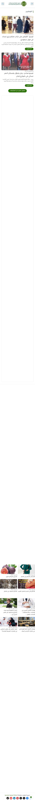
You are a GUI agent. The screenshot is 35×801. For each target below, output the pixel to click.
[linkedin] (14, 798)
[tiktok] (8, 798)
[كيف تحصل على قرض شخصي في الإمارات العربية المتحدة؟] (8, 621)
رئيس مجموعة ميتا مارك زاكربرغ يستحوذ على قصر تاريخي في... (10, 612)
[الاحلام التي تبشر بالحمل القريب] (26, 584)
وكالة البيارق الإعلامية (10, 795)
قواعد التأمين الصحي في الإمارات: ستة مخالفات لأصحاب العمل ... (28, 612)
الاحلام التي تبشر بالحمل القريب (26, 591)
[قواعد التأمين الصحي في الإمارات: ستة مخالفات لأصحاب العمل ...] (26, 603)
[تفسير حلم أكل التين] (8, 569)
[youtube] (11, 798)
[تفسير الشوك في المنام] (8, 584)
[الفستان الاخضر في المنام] (26, 569)
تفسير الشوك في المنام (10, 591)
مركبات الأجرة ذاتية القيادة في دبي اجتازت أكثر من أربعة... (27, 630)
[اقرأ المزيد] (29, 49)
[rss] (4, 798)
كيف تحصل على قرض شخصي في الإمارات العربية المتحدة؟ (8, 630)
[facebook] (27, 798)
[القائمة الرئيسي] (32, 3)
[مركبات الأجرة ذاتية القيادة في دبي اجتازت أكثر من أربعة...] (26, 621)
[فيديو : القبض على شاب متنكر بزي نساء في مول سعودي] (17, 25)
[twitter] (24, 798)
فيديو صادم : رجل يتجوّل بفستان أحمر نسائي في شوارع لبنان (18, 75)
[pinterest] (17, 798)
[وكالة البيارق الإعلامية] (17, 3)
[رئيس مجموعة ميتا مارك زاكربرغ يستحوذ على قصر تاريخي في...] (8, 603)
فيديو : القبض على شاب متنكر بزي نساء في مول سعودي (17, 38)
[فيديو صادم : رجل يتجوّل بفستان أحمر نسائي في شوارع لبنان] (17, 61)
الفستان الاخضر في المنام (28, 576)
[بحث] (3, 3)
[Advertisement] (17, 114)
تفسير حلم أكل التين (11, 576)
